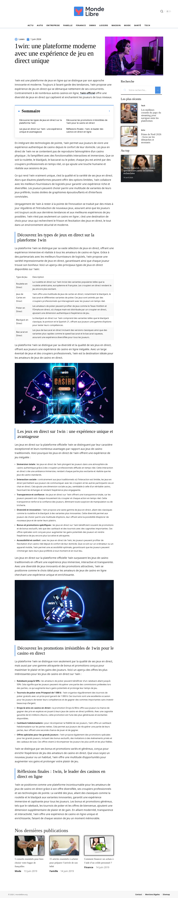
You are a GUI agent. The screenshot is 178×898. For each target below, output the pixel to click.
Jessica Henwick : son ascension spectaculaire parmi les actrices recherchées (139, 171)
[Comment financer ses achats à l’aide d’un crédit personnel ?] (99, 845)
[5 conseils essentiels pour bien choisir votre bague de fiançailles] (29, 845)
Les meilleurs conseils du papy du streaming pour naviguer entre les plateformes (151, 115)
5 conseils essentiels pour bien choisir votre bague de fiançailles (29, 863)
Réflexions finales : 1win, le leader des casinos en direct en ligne (84, 130)
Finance (88, 867)
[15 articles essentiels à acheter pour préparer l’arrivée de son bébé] (64, 845)
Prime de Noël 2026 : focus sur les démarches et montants (151, 138)
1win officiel (87, 93)
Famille (54, 871)
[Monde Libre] (89, 11)
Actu (143, 130)
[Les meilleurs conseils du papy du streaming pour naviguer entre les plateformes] (129, 113)
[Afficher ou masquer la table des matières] (75, 111)
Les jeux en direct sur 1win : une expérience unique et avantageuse (40, 130)
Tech (143, 105)
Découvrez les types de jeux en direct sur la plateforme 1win (40, 121)
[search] (162, 11)
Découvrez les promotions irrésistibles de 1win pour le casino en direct (86, 121)
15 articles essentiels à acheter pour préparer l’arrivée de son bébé (64, 863)
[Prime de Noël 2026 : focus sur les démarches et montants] (129, 136)
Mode (18, 871)
